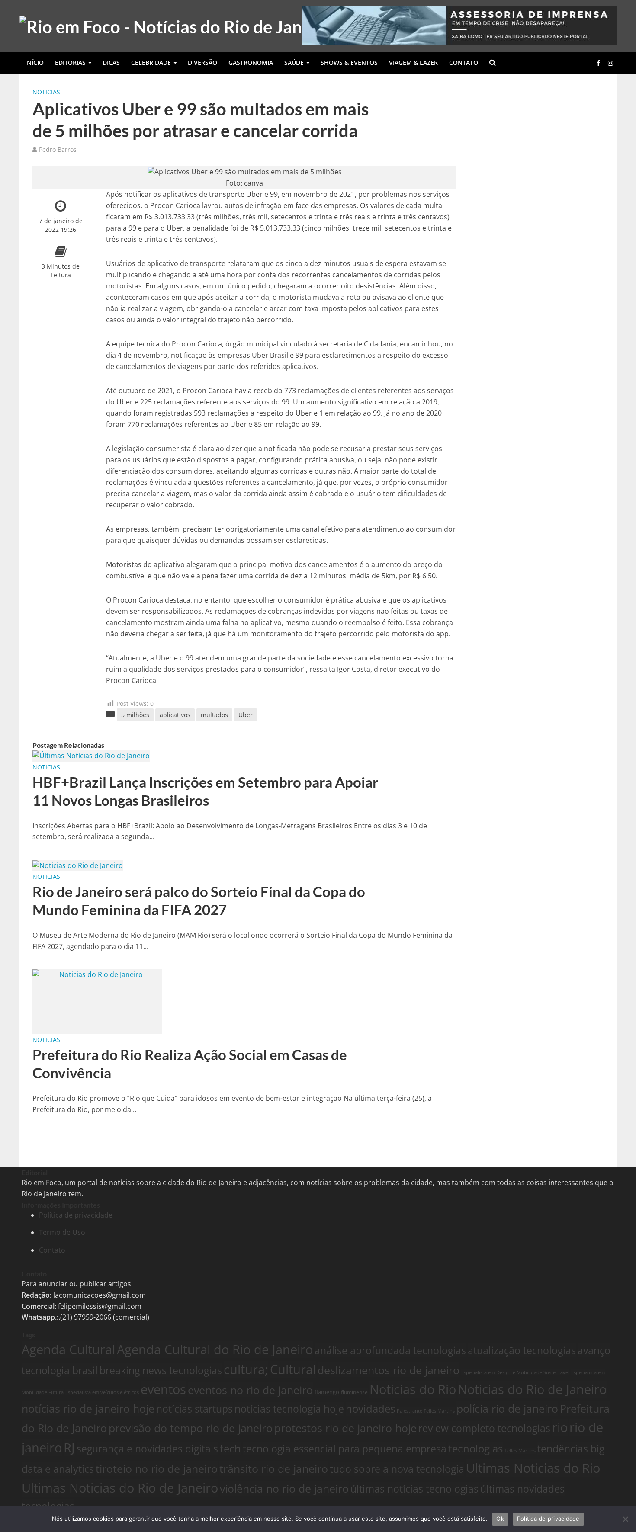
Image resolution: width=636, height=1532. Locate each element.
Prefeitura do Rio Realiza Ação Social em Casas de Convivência (189, 1063)
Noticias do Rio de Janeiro (532, 1389)
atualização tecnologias (522, 1350)
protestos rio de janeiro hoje (345, 1427)
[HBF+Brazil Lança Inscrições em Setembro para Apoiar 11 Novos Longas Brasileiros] (91, 755)
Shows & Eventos (349, 62)
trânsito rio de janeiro (273, 1468)
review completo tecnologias (484, 1428)
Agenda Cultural (68, 1349)
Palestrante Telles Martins (426, 1410)
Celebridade (151, 62)
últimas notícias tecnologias (414, 1489)
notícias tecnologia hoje (289, 1409)
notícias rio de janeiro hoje (88, 1408)
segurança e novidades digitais (147, 1448)
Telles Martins (520, 1451)
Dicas (111, 62)
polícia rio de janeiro (507, 1408)
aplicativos (175, 715)
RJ (69, 1447)
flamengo (327, 1392)
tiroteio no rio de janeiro (157, 1468)
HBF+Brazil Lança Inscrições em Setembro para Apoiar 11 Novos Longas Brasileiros (205, 791)
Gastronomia (250, 62)
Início (34, 62)
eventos (163, 1389)
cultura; (246, 1369)
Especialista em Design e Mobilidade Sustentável (515, 1372)
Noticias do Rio (412, 1389)
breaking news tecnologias (161, 1370)
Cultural (293, 1369)
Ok (500, 1518)
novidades (370, 1409)
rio (560, 1427)
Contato (463, 62)
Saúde (294, 62)
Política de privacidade (75, 1215)
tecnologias (475, 1448)
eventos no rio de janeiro (250, 1389)
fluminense (354, 1391)
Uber (245, 715)
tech (230, 1448)
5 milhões (135, 715)
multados (214, 715)
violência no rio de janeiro (284, 1488)
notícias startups (194, 1409)
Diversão (202, 62)
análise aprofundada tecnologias (390, 1350)
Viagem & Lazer (413, 62)
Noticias (46, 92)
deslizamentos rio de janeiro (388, 1369)
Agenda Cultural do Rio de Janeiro (215, 1349)
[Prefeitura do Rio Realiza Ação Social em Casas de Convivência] (97, 1001)
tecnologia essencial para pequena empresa (344, 1448)
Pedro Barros (58, 149)
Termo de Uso (62, 1232)
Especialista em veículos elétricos (102, 1392)
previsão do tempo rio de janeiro (191, 1427)
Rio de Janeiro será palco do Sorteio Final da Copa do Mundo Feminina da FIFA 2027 (198, 900)
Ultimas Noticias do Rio (533, 1468)
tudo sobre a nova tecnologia (397, 1469)
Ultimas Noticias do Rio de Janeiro (120, 1488)
